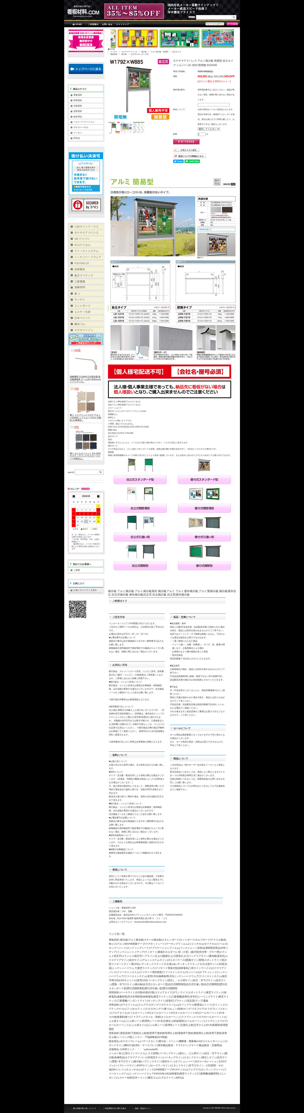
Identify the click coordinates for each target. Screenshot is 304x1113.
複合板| (124, 939)
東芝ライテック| (146, 968)
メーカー (113, 52)
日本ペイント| (140, 1077)
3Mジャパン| (119, 1069)
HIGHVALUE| (162, 1073)
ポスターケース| (177, 960)
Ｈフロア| (210, 1008)
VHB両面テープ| (136, 943)
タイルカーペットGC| (187, 1012)
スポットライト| (197, 992)
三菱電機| (177, 996)
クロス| (149, 1008)
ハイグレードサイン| (126, 1065)
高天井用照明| (135, 996)
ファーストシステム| (128, 972)
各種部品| (120, 1057)
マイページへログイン (215, 24)
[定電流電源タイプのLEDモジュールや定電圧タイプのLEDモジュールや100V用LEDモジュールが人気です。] (86, 264)
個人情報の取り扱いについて (84, 1108)
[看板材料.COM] (81, 18)
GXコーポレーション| (208, 1061)
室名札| (221, 956)
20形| (152, 992)
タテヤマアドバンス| (136, 1057)
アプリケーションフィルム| (165, 947)
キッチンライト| (157, 1000)
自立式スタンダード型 (139, 54)
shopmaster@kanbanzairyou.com (150, 922)
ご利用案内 (93, 24)
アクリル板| (217, 939)
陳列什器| (129, 1045)
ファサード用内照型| (151, 972)
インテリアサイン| (199, 956)
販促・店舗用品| (213, 1045)
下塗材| (135, 1033)
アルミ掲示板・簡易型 (159, 52)
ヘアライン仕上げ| (152, 956)
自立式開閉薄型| (177, 984)
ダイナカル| (210, 943)
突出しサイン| (209, 1057)
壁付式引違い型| (154, 988)
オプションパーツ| (185, 1061)
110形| (139, 992)
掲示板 (144, 52)
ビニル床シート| (133, 1020)
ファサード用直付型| (166, 968)
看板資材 (113, 54)
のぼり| (201, 1041)
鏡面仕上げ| (169, 956)
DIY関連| (162, 1037)
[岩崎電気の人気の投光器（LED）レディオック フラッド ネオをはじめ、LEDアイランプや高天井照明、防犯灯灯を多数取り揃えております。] (86, 270)
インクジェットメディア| (131, 951)
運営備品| (163, 1045)
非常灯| (194, 996)
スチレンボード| (171, 939)
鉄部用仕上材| (170, 1033)
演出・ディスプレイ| (146, 1045)
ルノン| (174, 1008)
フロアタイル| (120, 1012)
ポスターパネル (81, 127)
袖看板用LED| (166, 976)
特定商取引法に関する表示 (115, 1108)
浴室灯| (170, 1000)
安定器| (191, 1000)
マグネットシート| (155, 943)
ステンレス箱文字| (132, 956)
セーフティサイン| (161, 1065)
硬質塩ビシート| (204, 1004)
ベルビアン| (125, 1008)
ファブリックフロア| (192, 1016)
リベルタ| (222, 943)
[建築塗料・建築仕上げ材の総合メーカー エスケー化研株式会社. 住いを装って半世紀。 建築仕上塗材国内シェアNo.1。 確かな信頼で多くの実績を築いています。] (86, 313)
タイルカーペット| (171, 1016)
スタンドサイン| (193, 1057)
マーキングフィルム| (177, 943)
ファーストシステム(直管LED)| (141, 976)
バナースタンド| (150, 1041)
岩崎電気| (183, 968)
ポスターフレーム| (130, 1041)
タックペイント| (118, 947)
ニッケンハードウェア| (124, 968)
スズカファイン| (167, 1077)
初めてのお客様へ (82, 564)
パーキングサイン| (157, 980)
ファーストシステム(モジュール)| (181, 972)
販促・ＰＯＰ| (176, 1045)
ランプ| (199, 1000)
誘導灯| (186, 996)
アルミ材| (122, 943)
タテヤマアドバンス (129, 52)
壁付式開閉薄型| (136, 988)
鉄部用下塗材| (155, 1033)
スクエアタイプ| (164, 992)
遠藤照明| (122, 996)
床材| (180, 1008)
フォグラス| (144, 1004)
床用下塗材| (215, 1033)
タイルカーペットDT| (163, 1012)
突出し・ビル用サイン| (180, 980)
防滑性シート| (150, 1020)
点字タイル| (200, 1025)
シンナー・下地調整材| (145, 1037)
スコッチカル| (196, 943)
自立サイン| (135, 960)
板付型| (195, 951)
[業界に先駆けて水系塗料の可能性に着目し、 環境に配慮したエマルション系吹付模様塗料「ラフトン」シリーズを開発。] (86, 331)
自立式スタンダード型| (155, 984)
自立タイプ (176, 52)
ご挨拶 (88, 570)
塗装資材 (78, 111)
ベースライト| (128, 992)
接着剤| (121, 1016)
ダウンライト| (180, 992)
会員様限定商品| (212, 947)
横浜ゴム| (153, 1077)
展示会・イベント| (169, 1041)
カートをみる (232, 24)
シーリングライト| (208, 996)
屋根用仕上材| (201, 1033)
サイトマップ (122, 24)
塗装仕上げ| (182, 956)
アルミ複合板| (136, 939)
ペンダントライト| (138, 1000)
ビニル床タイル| (138, 1025)
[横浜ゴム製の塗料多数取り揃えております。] (86, 325)
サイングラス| (187, 1004)
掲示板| (139, 984)
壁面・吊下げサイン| (123, 984)
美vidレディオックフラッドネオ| (187, 964)
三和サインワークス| (200, 968)
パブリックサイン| (152, 1061)
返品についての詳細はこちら (191, 156)
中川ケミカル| (180, 1069)
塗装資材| (125, 1033)
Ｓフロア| (199, 1008)
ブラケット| (180, 1000)
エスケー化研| (124, 1077)
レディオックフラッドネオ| (154, 964)
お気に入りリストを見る (85, 590)
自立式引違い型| (195, 984)
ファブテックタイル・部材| (146, 1016)
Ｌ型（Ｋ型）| (183, 951)
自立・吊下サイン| (214, 1053)
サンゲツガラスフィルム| (165, 1004)
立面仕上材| (169, 1020)
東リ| (167, 1008)
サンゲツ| (159, 1008)
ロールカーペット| (209, 1012)
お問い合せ (107, 24)
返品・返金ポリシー (143, 1108)
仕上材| (143, 1033)
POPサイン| (144, 1065)
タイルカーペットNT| (139, 1012)
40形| (146, 992)
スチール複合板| (153, 939)
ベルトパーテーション (84, 122)
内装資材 (78, 106)
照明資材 (78, 100)
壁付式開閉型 (170, 988)
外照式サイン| (155, 1057)
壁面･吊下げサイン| (123, 1061)
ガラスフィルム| (129, 1004)
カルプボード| (203, 939)
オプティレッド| (209, 972)
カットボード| (187, 939)
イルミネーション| (215, 1041)
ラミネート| (151, 951)
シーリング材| (124, 1037)
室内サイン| (168, 1061)
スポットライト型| (214, 960)
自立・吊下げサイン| (204, 980)
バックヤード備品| (194, 1045)
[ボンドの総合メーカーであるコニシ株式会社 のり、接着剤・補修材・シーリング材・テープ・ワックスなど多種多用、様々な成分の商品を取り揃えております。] (86, 307)
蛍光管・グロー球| (209, 951)
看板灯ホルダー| (167, 951)
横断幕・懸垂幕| (188, 1041)
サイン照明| (197, 960)
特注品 (180, 1077)
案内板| (213, 956)
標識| (188, 960)
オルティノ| (138, 1008)
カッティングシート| (138, 947)
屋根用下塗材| (186, 1033)
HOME (78, 24)
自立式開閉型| (212, 984)
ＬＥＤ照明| (152, 1053)
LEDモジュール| (128, 980)
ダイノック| (219, 1004)
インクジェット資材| (191, 947)
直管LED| (142, 980)
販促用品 (78, 116)
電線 (205, 1000)
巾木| (160, 1020)
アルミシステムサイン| (155, 960)
